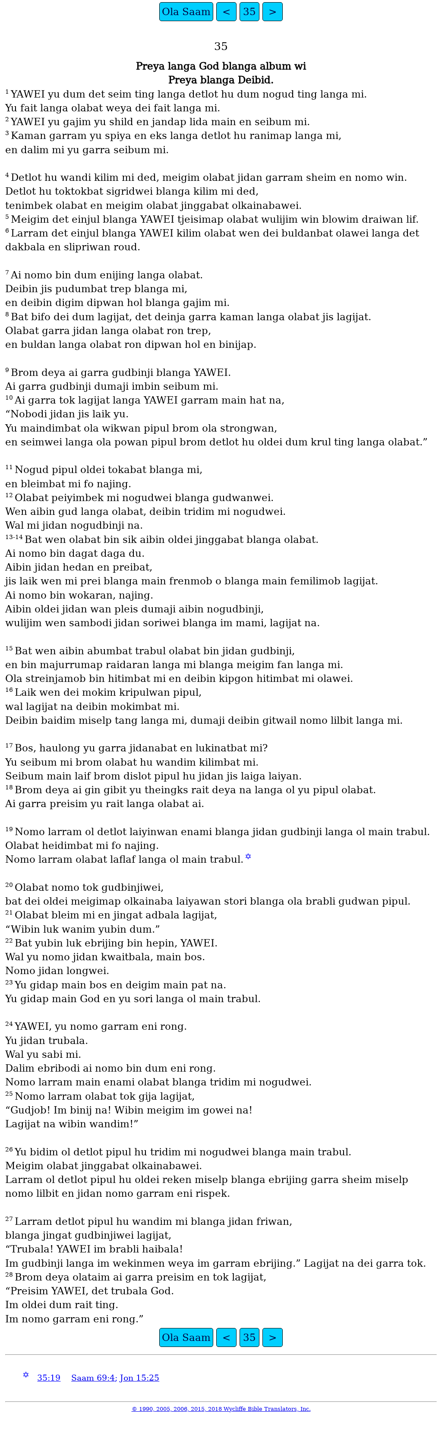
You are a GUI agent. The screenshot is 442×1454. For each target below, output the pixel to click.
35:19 (48, 1377)
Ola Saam (186, 11)
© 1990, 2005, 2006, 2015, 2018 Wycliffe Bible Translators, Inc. (221, 1409)
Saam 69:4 (93, 1377)
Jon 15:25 (139, 1377)
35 (249, 11)
